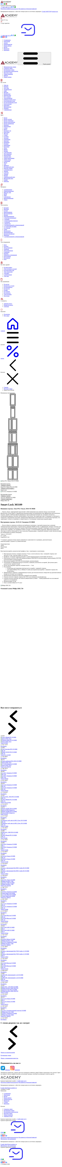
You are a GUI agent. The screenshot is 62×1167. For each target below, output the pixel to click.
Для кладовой (7, 294)
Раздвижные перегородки (11, 1112)
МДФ (5, 194)
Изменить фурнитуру (6, 499)
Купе (5, 245)
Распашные (7, 258)
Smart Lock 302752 (6, 767)
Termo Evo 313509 (6, 755)
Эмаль (5, 199)
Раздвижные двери (9, 1110)
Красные (6, 141)
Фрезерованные (8, 232)
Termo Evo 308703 (6, 945)
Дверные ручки (8, 1116)
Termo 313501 (4, 992)
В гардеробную (8, 287)
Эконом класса (8, 303)
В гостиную (7, 293)
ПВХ (5, 195)
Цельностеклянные (9, 233)
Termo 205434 (4, 790)
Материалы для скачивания (8, 1139)
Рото (5, 259)
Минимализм (7, 107)
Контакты (6, 1103)
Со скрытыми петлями (10, 226)
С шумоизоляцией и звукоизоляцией (14, 225)
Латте (5, 148)
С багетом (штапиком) (10, 218)
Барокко (6, 86)
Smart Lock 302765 (6, 885)
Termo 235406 (4, 850)
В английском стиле (9, 101)
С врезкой (6, 219)
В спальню (7, 291)
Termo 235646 (4, 909)
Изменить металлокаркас (7, 488)
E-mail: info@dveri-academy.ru (9, 1088)
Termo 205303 (4, 778)
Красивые (6, 105)
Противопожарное (9, 216)
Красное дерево (8, 168)
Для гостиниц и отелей (10, 269)
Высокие (6, 209)
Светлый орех (8, 152)
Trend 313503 (4, 743)
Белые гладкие (8, 119)
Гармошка (6, 252)
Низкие (6, 215)
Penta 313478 (4, 814)
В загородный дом (9, 270)
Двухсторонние (8, 247)
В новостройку (8, 267)
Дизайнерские (8, 89)
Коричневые (7, 126)
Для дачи (6, 276)
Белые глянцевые (8, 120)
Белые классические (9, 122)
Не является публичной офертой (28, 8)
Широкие (6, 235)
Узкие (5, 229)
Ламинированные (9, 191)
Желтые (6, 133)
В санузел (6, 284)
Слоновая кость (8, 169)
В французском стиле (10, 99)
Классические (8, 104)
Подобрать (4, 746)
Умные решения (8, 1115)
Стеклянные (7, 197)
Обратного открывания (10, 255)
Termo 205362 (4, 921)
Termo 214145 (4, 968)
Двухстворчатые (8, 250)
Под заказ (6, 315)
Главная (6, 387)
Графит (6, 180)
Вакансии (6, 1100)
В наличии (7, 314)
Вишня (6, 175)
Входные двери (8, 388)
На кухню (6, 296)
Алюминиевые (8, 189)
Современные (8, 109)
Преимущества (8, 1099)
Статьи (6, 1102)
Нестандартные (8, 213)
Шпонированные (8, 198)
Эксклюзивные (8, 98)
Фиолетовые (7, 155)
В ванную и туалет (9, 285)
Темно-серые (7, 159)
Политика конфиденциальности (9, 8)
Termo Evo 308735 (6, 897)
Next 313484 (4, 838)
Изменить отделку (5, 485)
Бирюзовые (7, 145)
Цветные (6, 181)
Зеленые (6, 138)
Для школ (6, 273)
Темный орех (7, 156)
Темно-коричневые (9, 158)
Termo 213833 (4, 873)
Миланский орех (8, 178)
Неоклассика (7, 95)
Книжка (6, 253)
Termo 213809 (4, 826)
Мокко (6, 149)
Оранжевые (7, 139)
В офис (6, 290)
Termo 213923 (4, 957)
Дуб (5, 164)
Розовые (6, 143)
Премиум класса (8, 305)
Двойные (6, 249)
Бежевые (6, 125)
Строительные (8, 274)
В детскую (7, 288)
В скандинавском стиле (10, 102)
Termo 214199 (4, 862)
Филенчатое (7, 231)
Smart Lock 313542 (6, 802)
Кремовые (7, 142)
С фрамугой (7, 223)
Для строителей (8, 272)
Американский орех (9, 177)
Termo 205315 (4, 1004)
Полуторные (7, 256)
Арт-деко (6, 88)
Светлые (6, 172)
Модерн (6, 92)
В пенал (6, 246)
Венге (5, 129)
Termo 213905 (4, 980)
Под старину (7, 96)
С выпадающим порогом (11, 220)
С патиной (7, 222)
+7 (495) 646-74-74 (6, 7)
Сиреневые (7, 161)
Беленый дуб (7, 130)
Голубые (6, 136)
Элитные (6, 306)
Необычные (7, 94)
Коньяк (6, 151)
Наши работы (7, 1098)
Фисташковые (8, 154)
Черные (6, 171)
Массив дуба (7, 192)
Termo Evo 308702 (6, 1016)
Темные (6, 174)
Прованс (6, 108)
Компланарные (8, 212)
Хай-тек (6, 85)
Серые (5, 128)
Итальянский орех (9, 167)
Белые (5, 117)
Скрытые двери (8, 1109)
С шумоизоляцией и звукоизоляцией (14, 236)
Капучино (6, 132)
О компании (7, 1093)
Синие (6, 135)
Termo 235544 (4, 933)
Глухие (6, 210)
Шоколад (6, 165)
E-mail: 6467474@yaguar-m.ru (50, 11)
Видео (5, 1096)
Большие (6, 207)
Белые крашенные (9, 123)
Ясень (5, 162)
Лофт (5, 91)
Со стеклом (7, 228)
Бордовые (6, 146)
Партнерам (7, 1095)
